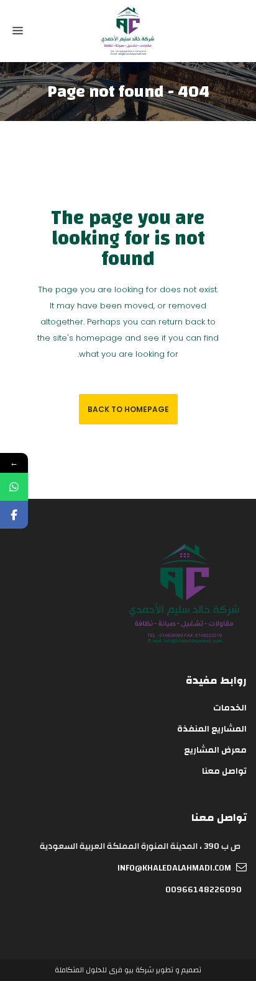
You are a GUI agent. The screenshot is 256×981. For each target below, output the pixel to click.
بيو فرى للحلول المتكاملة (94, 970)
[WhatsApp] (14, 487)
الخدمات (230, 708)
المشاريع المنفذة (212, 729)
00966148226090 (203, 890)
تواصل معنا (224, 771)
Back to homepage (128, 409)
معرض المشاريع (215, 750)
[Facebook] (14, 515)
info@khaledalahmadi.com (174, 868)
